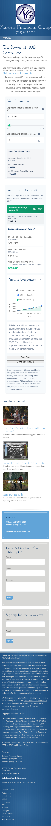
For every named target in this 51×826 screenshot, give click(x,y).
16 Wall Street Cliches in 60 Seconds (23, 463)
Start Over (25, 357)
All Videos (6, 816)
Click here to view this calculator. (18, 73)
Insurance (6, 802)
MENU (8, 38)
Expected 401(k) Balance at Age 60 (25, 109)
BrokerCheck (14, 658)
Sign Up (10, 641)
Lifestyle (5, 810)
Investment (6, 796)
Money (5, 808)
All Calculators (8, 819)
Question (9, 580)
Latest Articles (7, 813)
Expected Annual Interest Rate (23, 134)
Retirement (6, 793)
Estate (4, 799)
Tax (3, 805)
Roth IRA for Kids (13, 495)
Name (8, 557)
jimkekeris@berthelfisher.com (18, 531)
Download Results (25, 362)
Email (8, 568)
